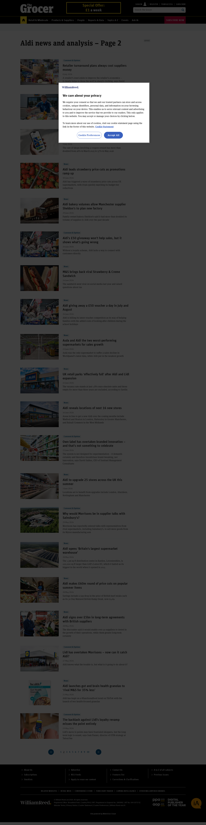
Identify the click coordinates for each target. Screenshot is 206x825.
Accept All (113, 135)
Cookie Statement (104, 126)
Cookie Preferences (89, 135)
